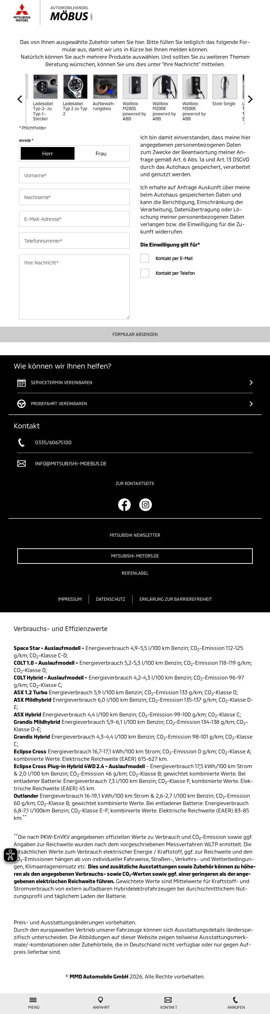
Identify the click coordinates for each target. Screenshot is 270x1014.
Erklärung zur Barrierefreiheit (176, 599)
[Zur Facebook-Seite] (124, 504)
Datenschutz (110, 599)
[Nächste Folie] (248, 99)
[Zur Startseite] (60, 12)
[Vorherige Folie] (21, 99)
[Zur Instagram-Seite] (145, 504)
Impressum (70, 599)
